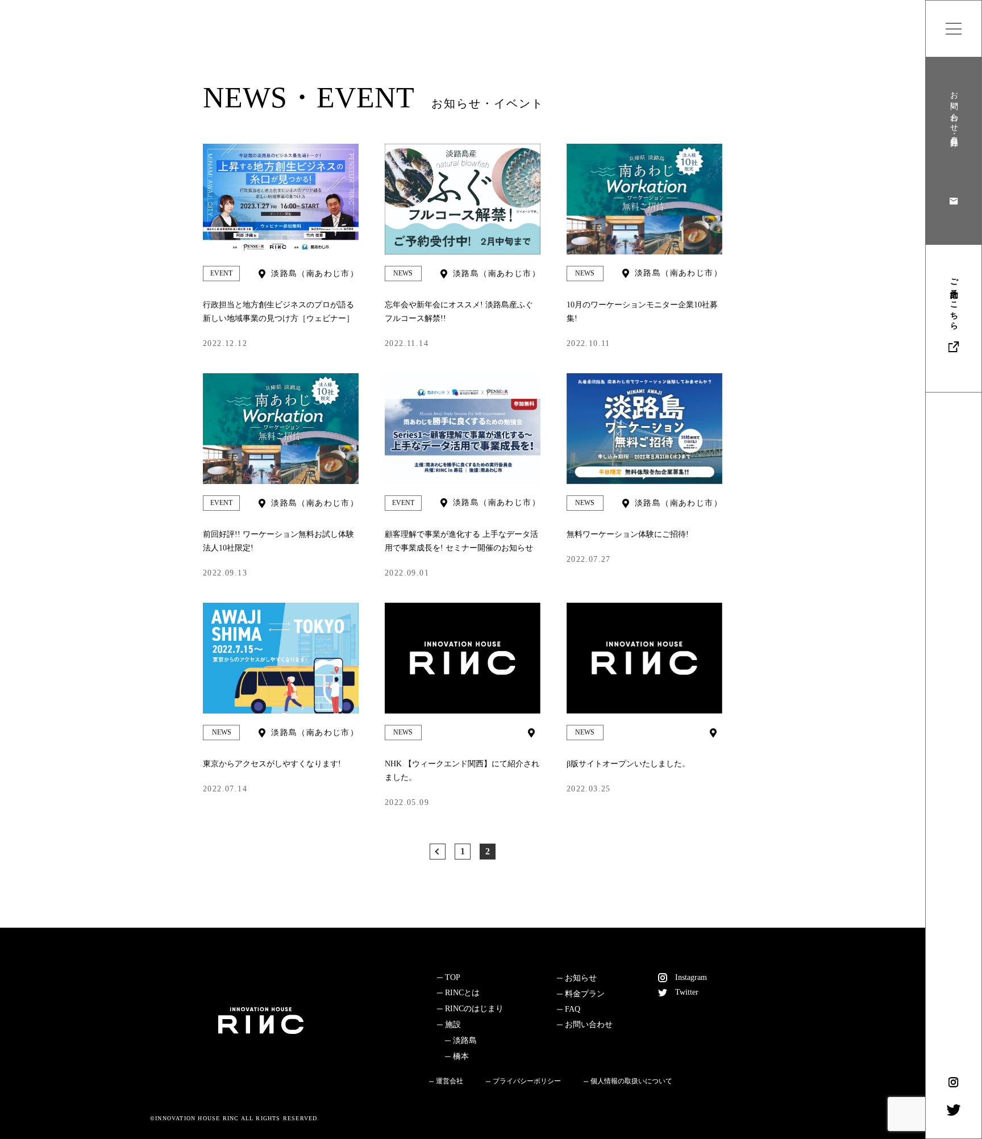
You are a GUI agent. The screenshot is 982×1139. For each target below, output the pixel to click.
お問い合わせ (589, 1024)
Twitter (686, 992)
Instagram (691, 977)
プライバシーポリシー (527, 1081)
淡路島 (465, 1040)
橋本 (461, 1056)
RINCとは (462, 992)
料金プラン (585, 994)
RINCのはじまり (474, 1008)
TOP (452, 977)
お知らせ (581, 978)
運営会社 (449, 1081)
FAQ (572, 1009)
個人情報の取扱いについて (631, 1081)
